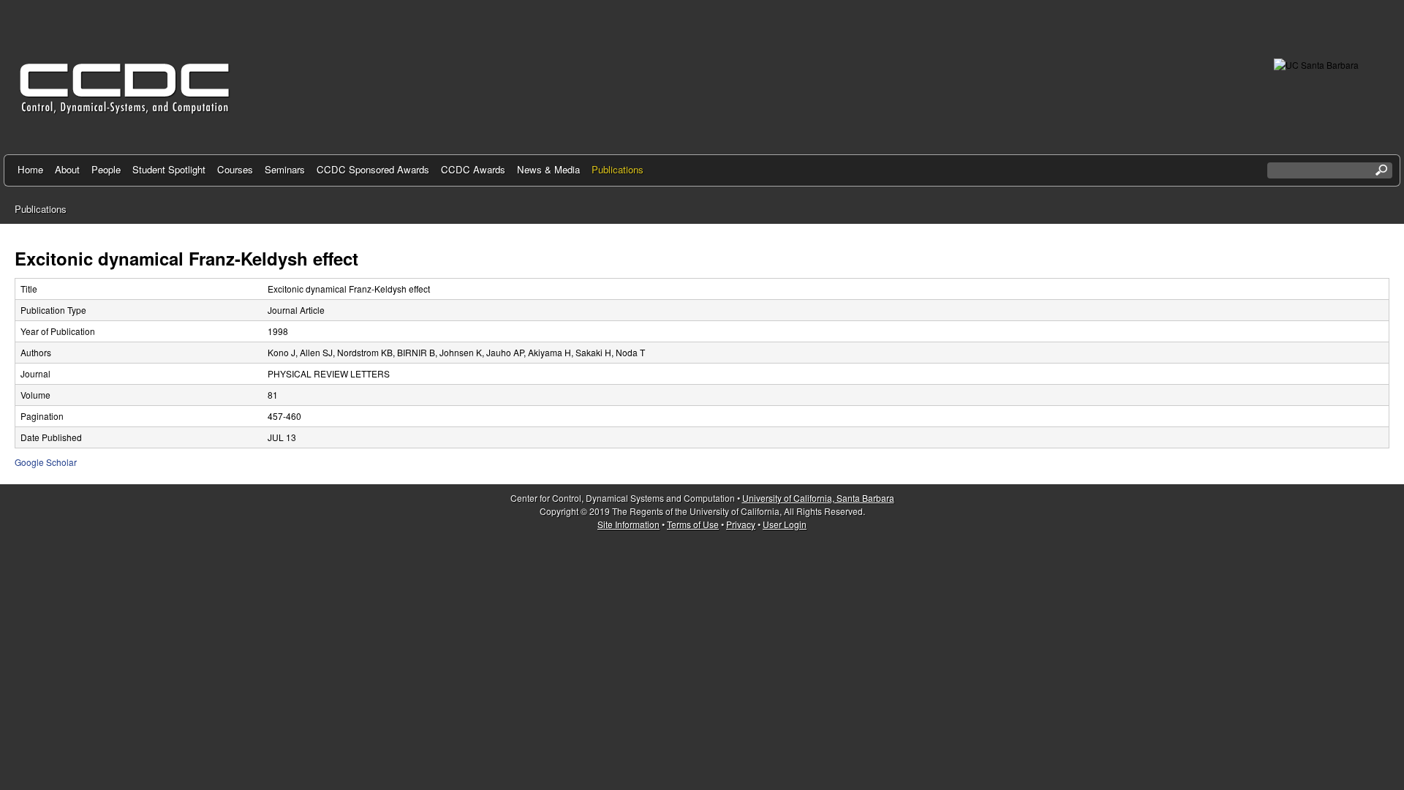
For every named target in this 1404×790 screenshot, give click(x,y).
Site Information (628, 524)
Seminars (285, 169)
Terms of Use (693, 524)
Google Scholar (46, 462)
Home (30, 169)
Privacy (740, 524)
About (67, 169)
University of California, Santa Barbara (818, 498)
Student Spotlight (168, 169)
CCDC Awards (473, 169)
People (106, 169)
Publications (618, 169)
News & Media (548, 169)
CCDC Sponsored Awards (373, 169)
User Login (785, 524)
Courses (235, 169)
